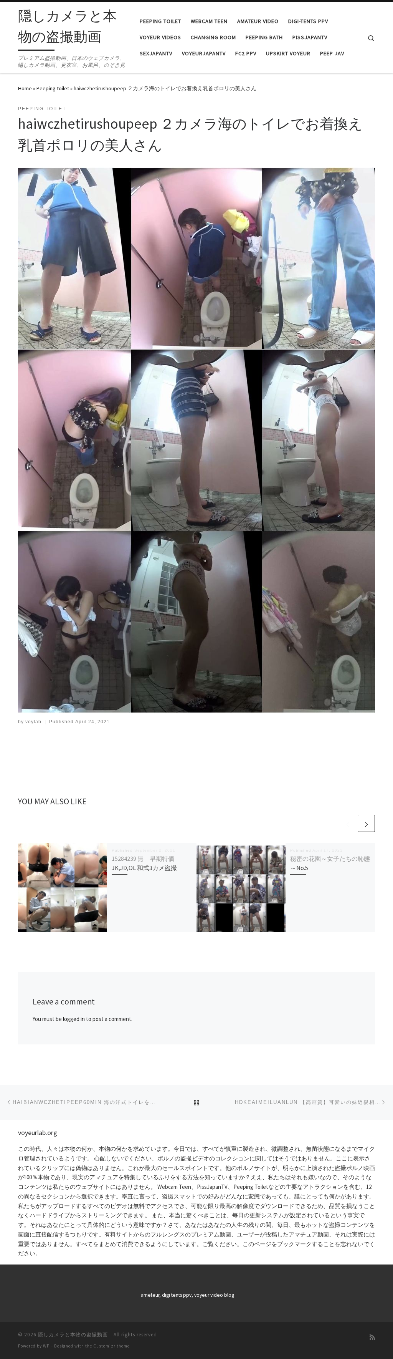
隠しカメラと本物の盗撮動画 (73, 1334)
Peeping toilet (52, 88)
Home (25, 88)
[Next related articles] (366, 823)
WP (46, 1346)
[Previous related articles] (348, 823)
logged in (74, 1019)
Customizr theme (111, 1346)
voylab (33, 721)
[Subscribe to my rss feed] (372, 1337)
